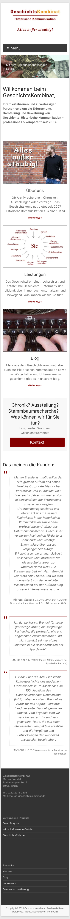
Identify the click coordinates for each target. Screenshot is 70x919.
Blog (35, 358)
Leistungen (35, 274)
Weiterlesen (35, 217)
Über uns (35, 190)
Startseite (8, 865)
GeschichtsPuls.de (14, 835)
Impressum (9, 883)
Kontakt (37, 442)
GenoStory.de (11, 823)
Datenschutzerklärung (16, 889)
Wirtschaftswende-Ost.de (17, 829)
